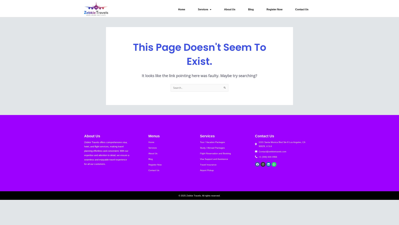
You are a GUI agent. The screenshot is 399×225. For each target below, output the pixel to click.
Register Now (274, 9)
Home (181, 9)
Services (203, 9)
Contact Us (301, 9)
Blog (251, 9)
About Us (229, 9)
